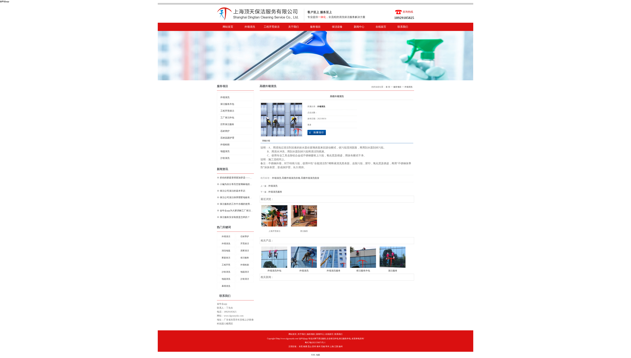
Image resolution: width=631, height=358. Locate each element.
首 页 (388, 87)
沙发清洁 (244, 279)
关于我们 (293, 26)
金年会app (4, 1)
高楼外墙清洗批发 (310, 178)
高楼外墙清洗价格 (291, 178)
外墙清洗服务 (275, 192)
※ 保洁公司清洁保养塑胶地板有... (234, 197)
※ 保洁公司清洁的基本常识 (231, 191)
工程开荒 (226, 265)
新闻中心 (359, 26)
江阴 (336, 346)
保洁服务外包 (227, 104)
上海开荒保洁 (274, 231)
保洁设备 (337, 26)
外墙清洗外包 (274, 270)
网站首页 (228, 26)
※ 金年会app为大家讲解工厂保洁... (235, 210)
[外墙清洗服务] (333, 257)
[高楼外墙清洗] (281, 119)
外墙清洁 (226, 236)
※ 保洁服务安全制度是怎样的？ (233, 217)
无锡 (323, 346)
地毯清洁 (244, 272)
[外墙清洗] (304, 257)
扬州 (341, 346)
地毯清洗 (225, 151)
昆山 (310, 346)
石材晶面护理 (227, 138)
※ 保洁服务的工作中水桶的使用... (234, 204)
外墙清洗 (250, 26)
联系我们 (402, 26)
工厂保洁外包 (227, 117)
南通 (305, 346)
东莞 (301, 346)
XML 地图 (315, 355)
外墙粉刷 (225, 144)
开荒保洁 (244, 243)
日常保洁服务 (227, 124)
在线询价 (316, 132)
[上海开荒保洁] (274, 216)
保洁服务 (244, 257)
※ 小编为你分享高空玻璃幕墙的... (234, 184)
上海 (332, 346)
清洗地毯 (226, 250)
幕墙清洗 (226, 286)
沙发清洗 (225, 158)
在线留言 (381, 26)
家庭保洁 (226, 257)
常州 (327, 346)
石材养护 (225, 131)
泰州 (318, 346)
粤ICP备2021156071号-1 (315, 342)
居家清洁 (244, 250)
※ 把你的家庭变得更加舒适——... (234, 177)
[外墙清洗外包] (274, 257)
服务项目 (315, 26)
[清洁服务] (304, 216)
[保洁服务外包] (363, 257)
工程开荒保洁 (272, 26)
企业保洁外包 (332, 338)
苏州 (314, 346)
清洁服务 (304, 231)
